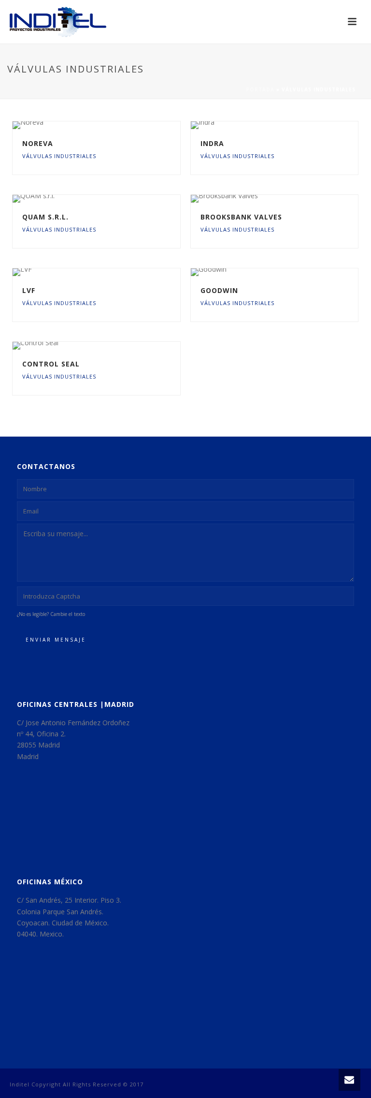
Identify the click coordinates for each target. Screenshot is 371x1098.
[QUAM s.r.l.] (116, 198)
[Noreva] (116, 125)
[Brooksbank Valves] (294, 198)
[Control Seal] (116, 345)
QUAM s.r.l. (45, 216)
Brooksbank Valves (241, 216)
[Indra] (294, 125)
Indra (212, 143)
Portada (260, 89)
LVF (28, 290)
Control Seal (51, 363)
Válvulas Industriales (59, 156)
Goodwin (219, 290)
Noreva (37, 143)
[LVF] (116, 272)
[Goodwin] (294, 272)
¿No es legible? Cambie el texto (51, 614)
